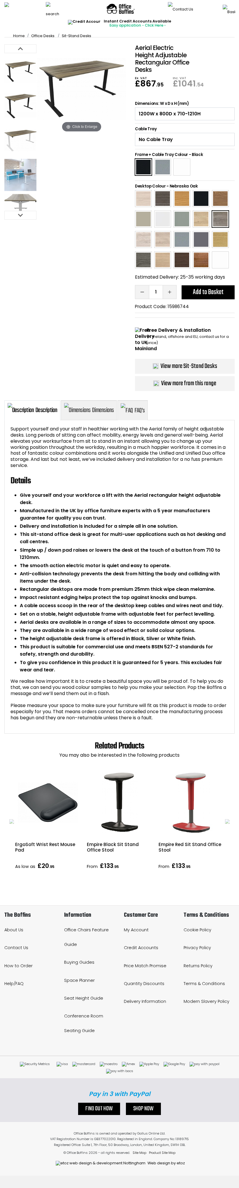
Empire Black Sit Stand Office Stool (113, 847)
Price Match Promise (145, 966)
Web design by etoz (166, 1163)
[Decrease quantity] (142, 292)
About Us (13, 930)
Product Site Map (162, 1152)
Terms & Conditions (204, 983)
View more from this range (188, 383)
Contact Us (16, 948)
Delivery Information (145, 1001)
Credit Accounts (141, 948)
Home (19, 35)
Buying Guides (79, 962)
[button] (11, 821)
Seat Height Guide (83, 998)
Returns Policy (198, 966)
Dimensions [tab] (103, 410)
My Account (136, 930)
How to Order (18, 966)
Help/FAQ (14, 983)
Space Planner (79, 980)
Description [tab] (46, 410)
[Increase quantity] (170, 292)
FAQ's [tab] (139, 411)
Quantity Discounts (144, 983)
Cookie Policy (197, 930)
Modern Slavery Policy (206, 1001)
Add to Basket (208, 292)
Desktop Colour (150, 186)
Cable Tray (146, 129)
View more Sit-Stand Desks (189, 366)
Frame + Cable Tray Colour (161, 154)
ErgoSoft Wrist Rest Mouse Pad (45, 847)
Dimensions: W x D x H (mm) (162, 103)
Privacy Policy (197, 948)
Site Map (139, 1152)
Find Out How (99, 1109)
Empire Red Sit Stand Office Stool (190, 847)
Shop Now (143, 1109)
